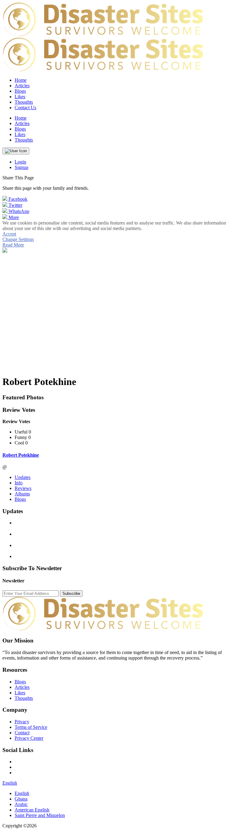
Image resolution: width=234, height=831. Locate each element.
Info (19, 482)
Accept (9, 233)
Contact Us (25, 107)
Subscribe (71, 593)
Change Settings (18, 239)
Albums (22, 493)
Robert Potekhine (20, 455)
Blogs (20, 499)
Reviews (23, 488)
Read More (13, 244)
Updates (22, 477)
